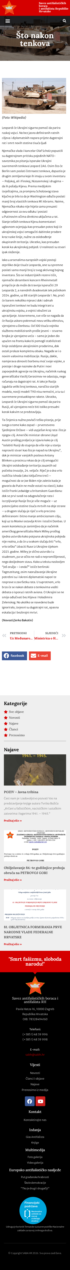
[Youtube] (40, 1101)
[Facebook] (30, 1101)
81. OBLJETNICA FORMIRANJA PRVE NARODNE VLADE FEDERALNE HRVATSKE (33, 932)
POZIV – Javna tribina (21, 792)
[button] (7, 21)
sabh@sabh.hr (35, 1054)
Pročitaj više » (13, 820)
